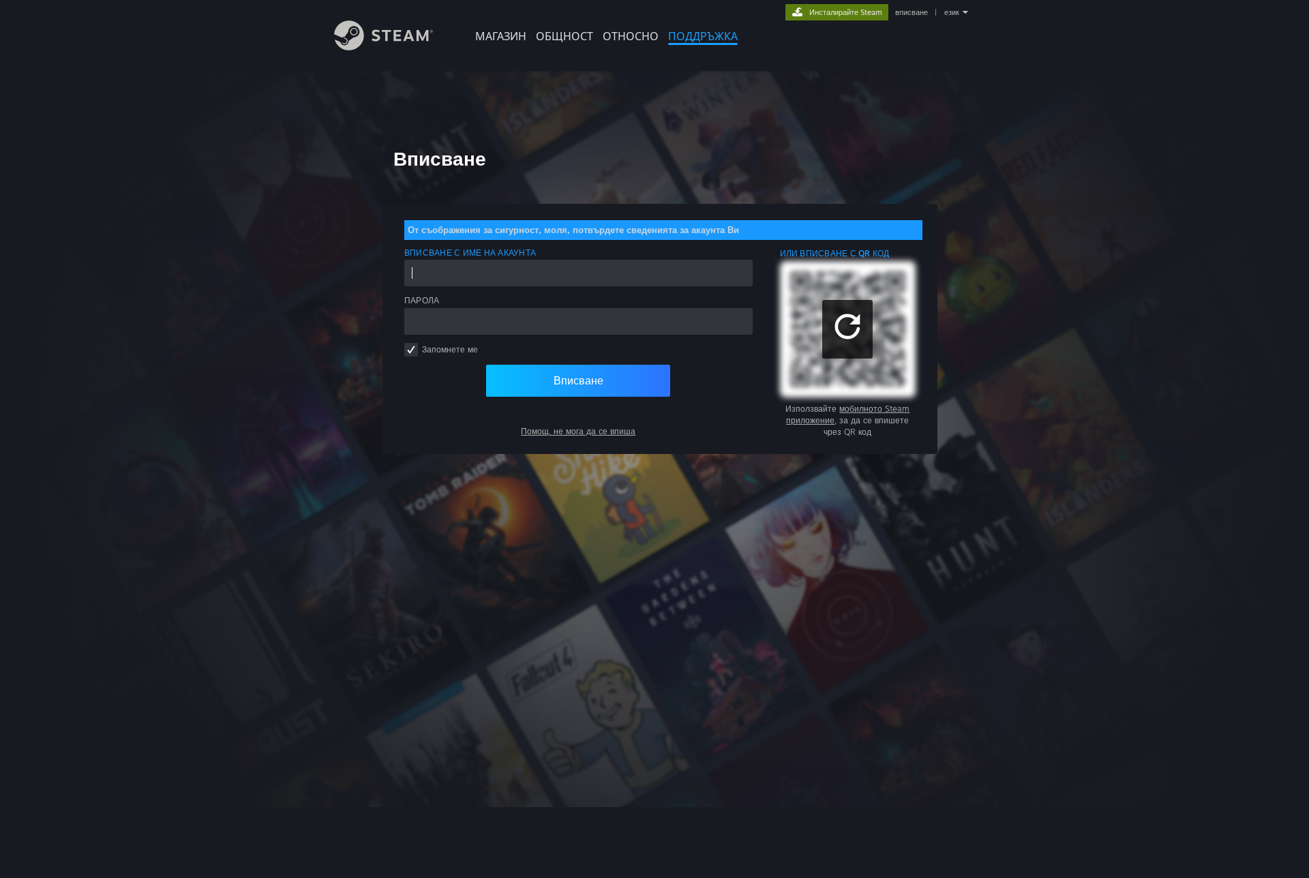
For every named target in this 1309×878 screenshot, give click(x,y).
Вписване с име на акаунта (470, 252)
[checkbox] (411, 350)
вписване (911, 12)
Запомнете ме (450, 349)
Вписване (578, 380)
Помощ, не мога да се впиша (578, 431)
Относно (631, 36)
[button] (847, 329)
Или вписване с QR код (835, 253)
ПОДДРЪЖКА (703, 36)
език (951, 12)
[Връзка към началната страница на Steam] (383, 46)
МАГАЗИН (500, 36)
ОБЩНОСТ (564, 36)
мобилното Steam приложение (847, 414)
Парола (421, 300)
